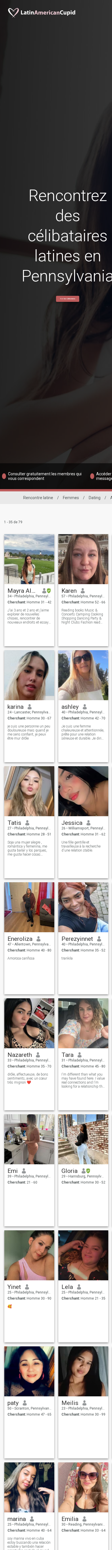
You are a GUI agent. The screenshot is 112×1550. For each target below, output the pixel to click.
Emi (12, 1170)
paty (13, 1403)
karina (15, 706)
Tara (67, 1054)
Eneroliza (19, 938)
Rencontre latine (38, 497)
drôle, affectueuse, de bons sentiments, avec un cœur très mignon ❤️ (27, 1078)
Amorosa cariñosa (20, 958)
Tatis (14, 822)
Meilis (69, 1403)
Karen (69, 590)
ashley (70, 706)
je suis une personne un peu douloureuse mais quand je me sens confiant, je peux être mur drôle (28, 732)
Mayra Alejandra (22, 590)
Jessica (71, 822)
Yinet (14, 1286)
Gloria (69, 1170)
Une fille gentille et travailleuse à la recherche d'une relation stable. (81, 846)
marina (16, 1519)
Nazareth (19, 1054)
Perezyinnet (77, 938)
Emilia (69, 1519)
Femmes (71, 497)
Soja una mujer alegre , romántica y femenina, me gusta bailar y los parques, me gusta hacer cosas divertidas (27, 848)
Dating (95, 497)
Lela (67, 1286)
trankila (67, 958)
